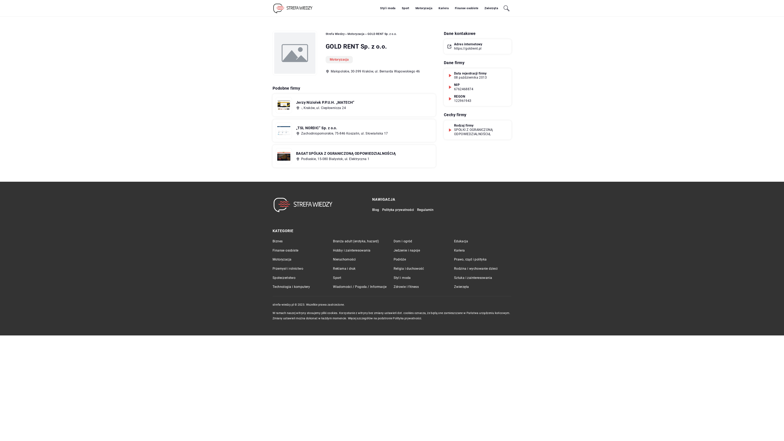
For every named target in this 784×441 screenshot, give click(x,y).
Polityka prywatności (398, 210)
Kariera (444, 8)
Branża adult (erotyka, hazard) (356, 241)
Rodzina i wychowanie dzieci (476, 269)
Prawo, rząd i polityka (470, 259)
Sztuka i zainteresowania (473, 278)
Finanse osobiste (466, 8)
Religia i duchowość (409, 269)
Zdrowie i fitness (406, 287)
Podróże (400, 259)
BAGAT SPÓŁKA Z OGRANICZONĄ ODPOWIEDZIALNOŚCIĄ (346, 153)
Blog (375, 210)
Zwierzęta (491, 8)
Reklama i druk (344, 269)
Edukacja (461, 241)
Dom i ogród (403, 241)
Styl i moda (387, 8)
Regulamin (425, 210)
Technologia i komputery (291, 287)
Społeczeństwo (284, 278)
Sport (405, 8)
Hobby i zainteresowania (351, 250)
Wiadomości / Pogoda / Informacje (359, 287)
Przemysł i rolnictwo (288, 269)
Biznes (278, 241)
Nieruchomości (344, 259)
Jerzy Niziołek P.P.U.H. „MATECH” (325, 102)
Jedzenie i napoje (407, 250)
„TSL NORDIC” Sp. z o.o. (316, 128)
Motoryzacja (423, 8)
